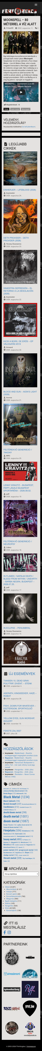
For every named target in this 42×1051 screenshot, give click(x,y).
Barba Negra (10, 793)
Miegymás (10, 898)
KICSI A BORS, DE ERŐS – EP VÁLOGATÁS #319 (18, 342)
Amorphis (7, 788)
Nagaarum (9, 758)
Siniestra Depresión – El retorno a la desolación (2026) (18, 291)
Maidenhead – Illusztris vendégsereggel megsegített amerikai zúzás (21, 754)
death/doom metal (15, 812)
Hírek (6, 109)
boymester (10, 193)
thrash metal (13, 858)
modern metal (20, 845)
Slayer (29, 852)
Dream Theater (10, 825)
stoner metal (24, 855)
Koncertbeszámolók (13, 896)
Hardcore (9, 834)
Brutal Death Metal (29, 804)
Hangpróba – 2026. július (24, 769)
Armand (9, 347)
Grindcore (28, 831)
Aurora (9, 397)
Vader (7, 861)
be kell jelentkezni (28, 126)
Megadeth (15, 842)
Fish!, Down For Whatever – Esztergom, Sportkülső (20, 707)
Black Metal (17, 797)
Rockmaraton (9, 852)
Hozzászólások (18, 748)
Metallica (9, 845)
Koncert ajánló (11, 894)
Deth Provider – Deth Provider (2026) (16, 239)
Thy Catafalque (28, 858)
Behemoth (21, 793)
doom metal (16, 821)
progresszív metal (28, 850)
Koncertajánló (11, 910)
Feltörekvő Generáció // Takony (18, 451)
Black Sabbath (12, 801)
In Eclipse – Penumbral (17, 627)
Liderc (8, 547)
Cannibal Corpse (25, 807)
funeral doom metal (13, 827)
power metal (11, 850)
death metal (16, 816)
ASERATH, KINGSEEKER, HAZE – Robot (20, 694)
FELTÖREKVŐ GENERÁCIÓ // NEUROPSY (18, 542)
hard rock (20, 834)
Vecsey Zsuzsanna (13, 243)
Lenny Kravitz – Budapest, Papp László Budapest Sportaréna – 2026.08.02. (19, 487)
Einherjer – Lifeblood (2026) (20, 189)
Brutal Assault (12, 804)
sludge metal (11, 855)
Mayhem (7, 842)
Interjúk (9, 891)
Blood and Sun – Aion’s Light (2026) (20, 393)
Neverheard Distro (11, 847)
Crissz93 (9, 28)
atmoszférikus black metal (16, 791)
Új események (22, 673)
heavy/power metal (25, 836)
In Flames (27, 840)
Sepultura (19, 852)
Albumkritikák (11, 889)
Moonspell (25, 109)
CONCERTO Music (10, 810)
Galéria (7, 903)
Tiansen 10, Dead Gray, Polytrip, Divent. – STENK (18, 682)
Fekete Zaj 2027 (12, 730)
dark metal (15, 109)
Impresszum (31, 1046)
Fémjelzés (12, 830)
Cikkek (7, 887)
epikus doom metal (24, 825)
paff (7, 494)
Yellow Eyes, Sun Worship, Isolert (19, 719)
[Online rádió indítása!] (21, 652)
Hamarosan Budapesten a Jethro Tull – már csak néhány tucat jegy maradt (20, 764)
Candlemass (11, 807)
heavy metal (13, 839)
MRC (8, 455)
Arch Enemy (24, 788)
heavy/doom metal (10, 836)
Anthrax (15, 788)
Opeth (21, 847)
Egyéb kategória (11, 901)
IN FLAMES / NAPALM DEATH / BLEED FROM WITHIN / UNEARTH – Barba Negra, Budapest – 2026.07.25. (20, 580)
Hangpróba (9, 905)
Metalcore (26, 842)
